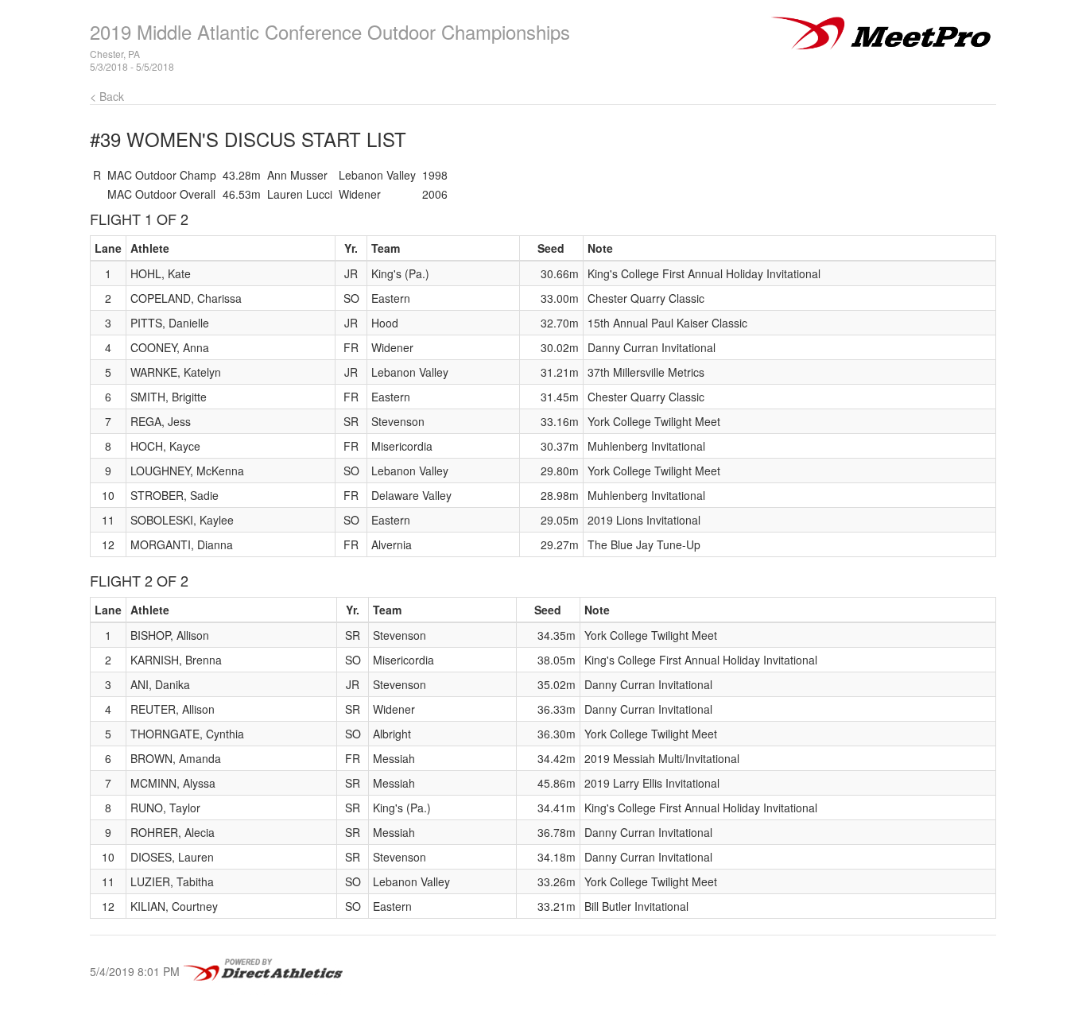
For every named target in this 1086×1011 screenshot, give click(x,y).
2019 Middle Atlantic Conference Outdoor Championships (330, 31)
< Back (107, 96)
